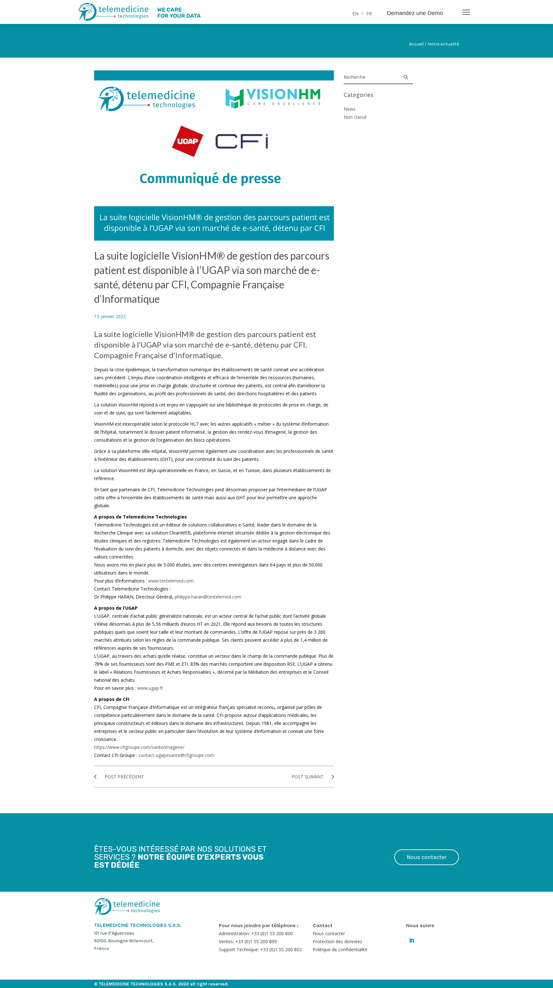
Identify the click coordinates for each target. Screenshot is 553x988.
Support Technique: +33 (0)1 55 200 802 (260, 949)
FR (369, 14)
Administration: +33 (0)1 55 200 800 (256, 933)
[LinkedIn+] (411, 939)
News (350, 109)
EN (355, 14)
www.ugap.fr (150, 688)
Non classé (355, 117)
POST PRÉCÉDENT (123, 777)
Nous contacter (426, 857)
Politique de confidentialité (340, 949)
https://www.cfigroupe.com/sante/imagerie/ (139, 747)
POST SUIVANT (308, 777)
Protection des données (337, 941)
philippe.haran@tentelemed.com (208, 597)
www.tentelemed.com (171, 581)
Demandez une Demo (415, 13)
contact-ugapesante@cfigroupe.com (176, 755)
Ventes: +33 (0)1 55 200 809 (248, 941)
